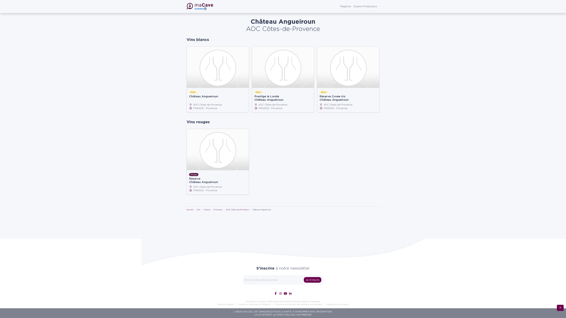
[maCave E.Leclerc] (200, 6)
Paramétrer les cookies (337, 304)
